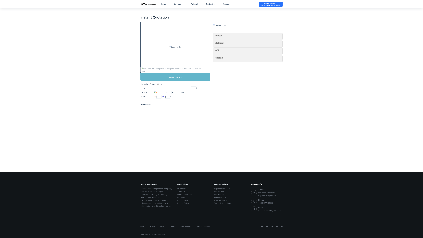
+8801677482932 (265, 203)
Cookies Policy (220, 200)
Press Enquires (220, 197)
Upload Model (175, 77)
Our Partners (219, 191)
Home (163, 4)
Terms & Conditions (222, 203)
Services (177, 4)
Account (226, 4)
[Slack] (282, 226)
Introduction (182, 189)
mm (153, 84)
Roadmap (181, 197)
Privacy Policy (183, 203)
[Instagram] (272, 226)
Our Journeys (219, 194)
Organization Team (222, 189)
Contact (209, 4)
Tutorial (194, 4)
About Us (181, 191)
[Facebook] (262, 226)
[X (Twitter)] (267, 226)
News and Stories (184, 194)
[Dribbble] (277, 226)
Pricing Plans (182, 200)
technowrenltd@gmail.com (269, 210)
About (162, 226)
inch (161, 84)
